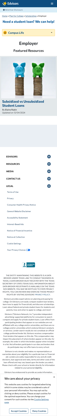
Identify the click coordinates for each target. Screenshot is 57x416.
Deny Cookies (39, 411)
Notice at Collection (16, 237)
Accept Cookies (19, 411)
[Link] (28, 264)
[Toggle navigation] (52, 4)
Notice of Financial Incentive (19, 230)
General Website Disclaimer (19, 211)
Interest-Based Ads (15, 224)
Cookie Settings (14, 243)
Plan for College (16, 16)
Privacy (10, 198)
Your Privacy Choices (16, 250)
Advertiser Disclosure (14, 10)
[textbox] (28, 32)
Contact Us (13, 178)
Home (4, 16)
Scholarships (30, 16)
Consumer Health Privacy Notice (21, 205)
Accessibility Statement (17, 217)
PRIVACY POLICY (42, 294)
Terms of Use (12, 192)
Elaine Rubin (11, 109)
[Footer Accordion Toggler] (49, 156)
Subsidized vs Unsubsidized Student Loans (23, 103)
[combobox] (28, 32)
